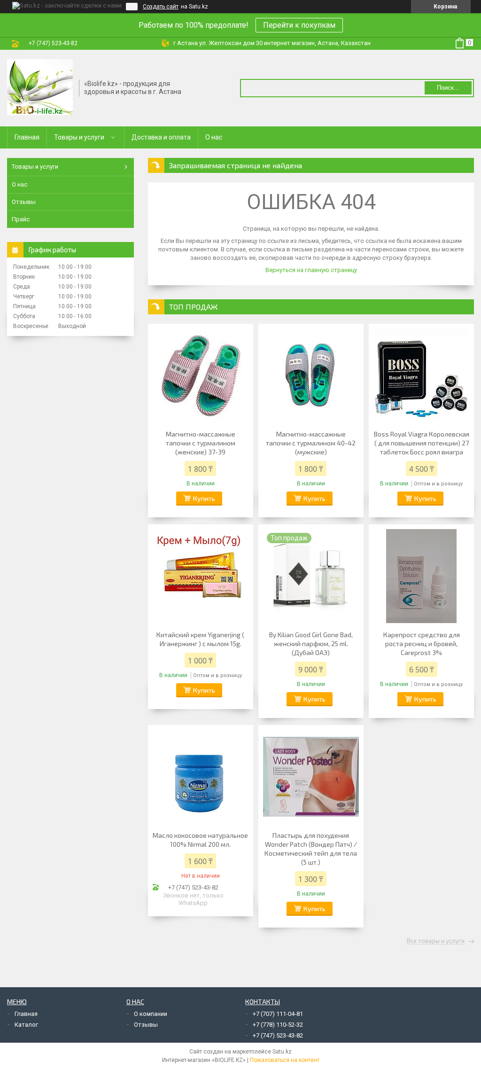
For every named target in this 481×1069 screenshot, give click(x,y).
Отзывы (24, 201)
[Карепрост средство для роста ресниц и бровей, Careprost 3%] (421, 576)
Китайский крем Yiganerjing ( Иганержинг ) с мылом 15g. (200, 639)
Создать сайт (160, 6)
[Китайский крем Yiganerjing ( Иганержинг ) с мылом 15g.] (200, 576)
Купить (204, 498)
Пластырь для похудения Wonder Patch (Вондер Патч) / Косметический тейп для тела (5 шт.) (310, 848)
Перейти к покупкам (299, 25)
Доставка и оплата (161, 137)
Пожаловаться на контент (284, 1060)
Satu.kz (282, 1051)
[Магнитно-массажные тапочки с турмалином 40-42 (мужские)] (311, 375)
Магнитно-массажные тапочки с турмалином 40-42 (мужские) (311, 443)
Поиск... (448, 87)
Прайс (21, 219)
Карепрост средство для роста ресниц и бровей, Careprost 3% (421, 643)
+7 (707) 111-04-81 (278, 1013)
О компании (150, 1013)
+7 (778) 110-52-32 (278, 1024)
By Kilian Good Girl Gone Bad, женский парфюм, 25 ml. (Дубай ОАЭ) (311, 643)
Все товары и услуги (436, 941)
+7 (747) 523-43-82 (278, 1035)
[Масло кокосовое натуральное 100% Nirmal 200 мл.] (200, 777)
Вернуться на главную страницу (311, 269)
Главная (27, 137)
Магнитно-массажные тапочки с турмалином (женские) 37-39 (200, 443)
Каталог (26, 1024)
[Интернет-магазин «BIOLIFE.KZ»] (40, 87)
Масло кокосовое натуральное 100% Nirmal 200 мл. (200, 839)
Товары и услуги (79, 137)
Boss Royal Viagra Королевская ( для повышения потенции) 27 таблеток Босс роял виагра (421, 443)
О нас (213, 137)
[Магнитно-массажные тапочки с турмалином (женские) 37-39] (200, 375)
